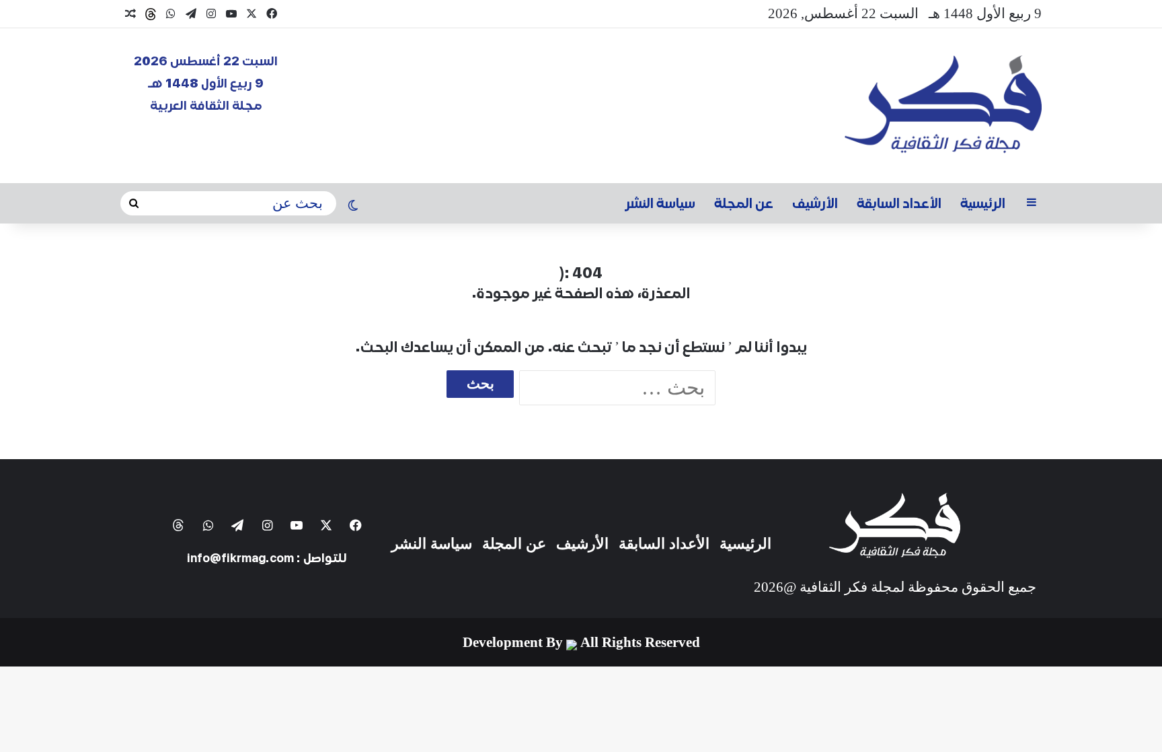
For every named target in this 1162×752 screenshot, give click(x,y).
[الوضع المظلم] (353, 206)
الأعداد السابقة (899, 203)
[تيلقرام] (191, 14)
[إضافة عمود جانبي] (1031, 203)
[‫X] (251, 14)
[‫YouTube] (231, 14)
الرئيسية (982, 203)
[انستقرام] (211, 14)
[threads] (151, 14)
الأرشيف (815, 203)
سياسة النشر (660, 203)
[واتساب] (171, 14)
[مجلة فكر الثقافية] (943, 105)
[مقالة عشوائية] (130, 14)
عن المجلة (743, 203)
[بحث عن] (133, 203)
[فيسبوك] (272, 14)
